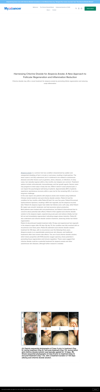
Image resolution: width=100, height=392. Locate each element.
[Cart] (82, 8)
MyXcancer (35, 7)
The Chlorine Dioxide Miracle (47, 7)
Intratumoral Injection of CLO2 (63, 7)
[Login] (79, 8)
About (48, 10)
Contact (54, 10)
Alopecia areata (26, 173)
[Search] (76, 8)
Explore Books (90, 8)
